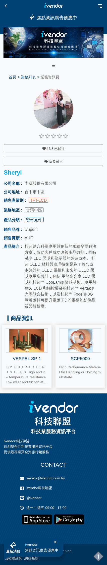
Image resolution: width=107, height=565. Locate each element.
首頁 (12, 77)
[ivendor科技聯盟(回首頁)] (53, 413)
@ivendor (34, 498)
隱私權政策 (13, 558)
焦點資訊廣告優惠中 (41, 550)
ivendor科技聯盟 (39, 488)
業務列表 (28, 77)
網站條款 (31, 558)
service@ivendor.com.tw (45, 478)
